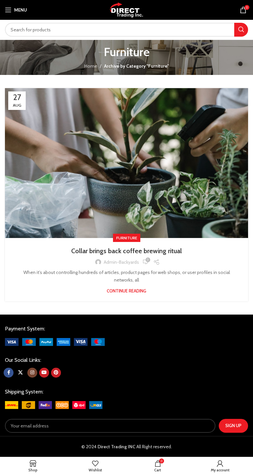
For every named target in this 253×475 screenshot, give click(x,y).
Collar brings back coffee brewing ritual (126, 251)
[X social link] (20, 373)
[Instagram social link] (32, 373)
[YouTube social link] (44, 373)
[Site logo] (126, 9)
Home (90, 66)
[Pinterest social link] (56, 373)
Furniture (126, 237)
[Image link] (55, 342)
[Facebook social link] (9, 373)
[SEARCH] (241, 30)
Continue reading (126, 290)
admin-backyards (121, 262)
